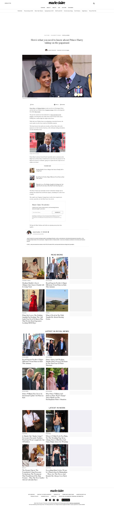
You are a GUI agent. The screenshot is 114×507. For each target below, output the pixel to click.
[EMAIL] (48, 232)
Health (54, 7)
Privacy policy (34, 496)
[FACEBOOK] (41, 232)
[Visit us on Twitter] (46, 500)
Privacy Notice (34, 216)
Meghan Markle (41, 108)
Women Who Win (92, 11)
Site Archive (31, 494)
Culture (64, 7)
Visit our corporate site (75, 503)
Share (33, 104)
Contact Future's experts (44, 494)
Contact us (57, 494)
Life (59, 7)
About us (53, 496)
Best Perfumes (77, 11)
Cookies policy (45, 496)
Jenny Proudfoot (52, 50)
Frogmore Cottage (49, 110)
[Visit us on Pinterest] (58, 500)
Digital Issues (84, 11)
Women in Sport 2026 (28, 11)
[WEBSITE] (46, 232)
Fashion (43, 7)
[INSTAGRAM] (43, 232)
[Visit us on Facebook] (54, 500)
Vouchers (70, 7)
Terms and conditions (68, 494)
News (68, 50)
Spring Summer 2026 (49, 11)
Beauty (49, 7)
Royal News (65, 35)
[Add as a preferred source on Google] (73, 500)
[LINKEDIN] (45, 232)
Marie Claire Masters (39, 11)
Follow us (57, 104)
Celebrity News (56, 35)
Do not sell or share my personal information (71, 496)
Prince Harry (32, 108)
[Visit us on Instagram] (50, 500)
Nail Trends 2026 (58, 11)
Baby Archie (37, 111)
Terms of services (45, 215)
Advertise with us (81, 494)
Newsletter (63, 104)
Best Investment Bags (68, 11)
